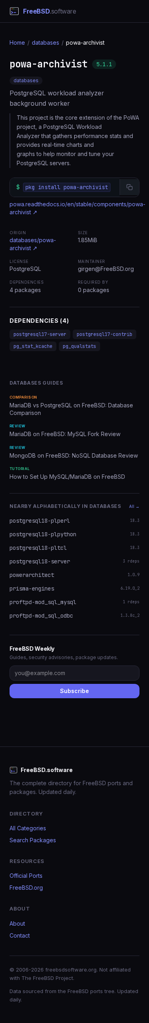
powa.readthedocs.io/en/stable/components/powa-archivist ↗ (77, 208)
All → (134, 506)
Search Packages (33, 840)
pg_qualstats (79, 346)
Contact (20, 935)
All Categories (28, 828)
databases (45, 42)
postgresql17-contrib (104, 334)
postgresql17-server (40, 334)
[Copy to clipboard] (129, 187)
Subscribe (74, 690)
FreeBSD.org (26, 887)
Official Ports (26, 875)
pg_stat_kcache (33, 346)
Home (17, 42)
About (17, 923)
